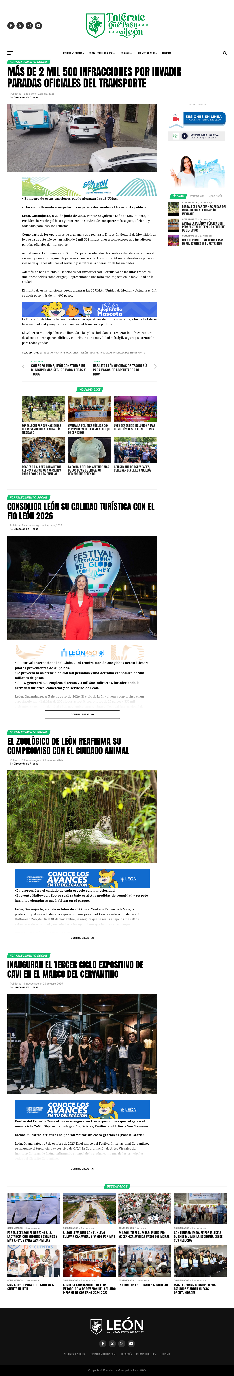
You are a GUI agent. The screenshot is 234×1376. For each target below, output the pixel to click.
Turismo (166, 53)
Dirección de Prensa (26, 97)
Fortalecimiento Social (102, 53)
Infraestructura (147, 53)
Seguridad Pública (73, 53)
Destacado (51, 353)
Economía (126, 53)
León (85, 353)
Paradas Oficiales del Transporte (123, 353)
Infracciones (70, 353)
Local (95, 353)
